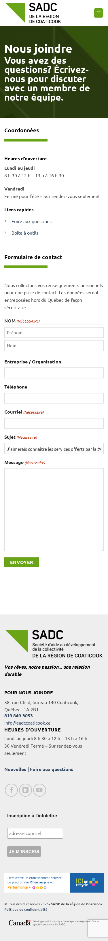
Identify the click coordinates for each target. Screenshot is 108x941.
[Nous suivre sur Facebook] (11, 790)
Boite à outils (25, 232)
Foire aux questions (32, 221)
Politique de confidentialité (26, 909)
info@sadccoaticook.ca (27, 722)
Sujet (20, 437)
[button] (98, 13)
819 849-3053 (18, 715)
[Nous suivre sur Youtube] (39, 790)
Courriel (23, 412)
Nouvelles (15, 769)
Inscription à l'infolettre (32, 815)
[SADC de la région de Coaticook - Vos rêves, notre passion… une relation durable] (33, 13)
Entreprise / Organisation (32, 362)
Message (24, 462)
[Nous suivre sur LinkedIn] (25, 790)
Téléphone (15, 387)
